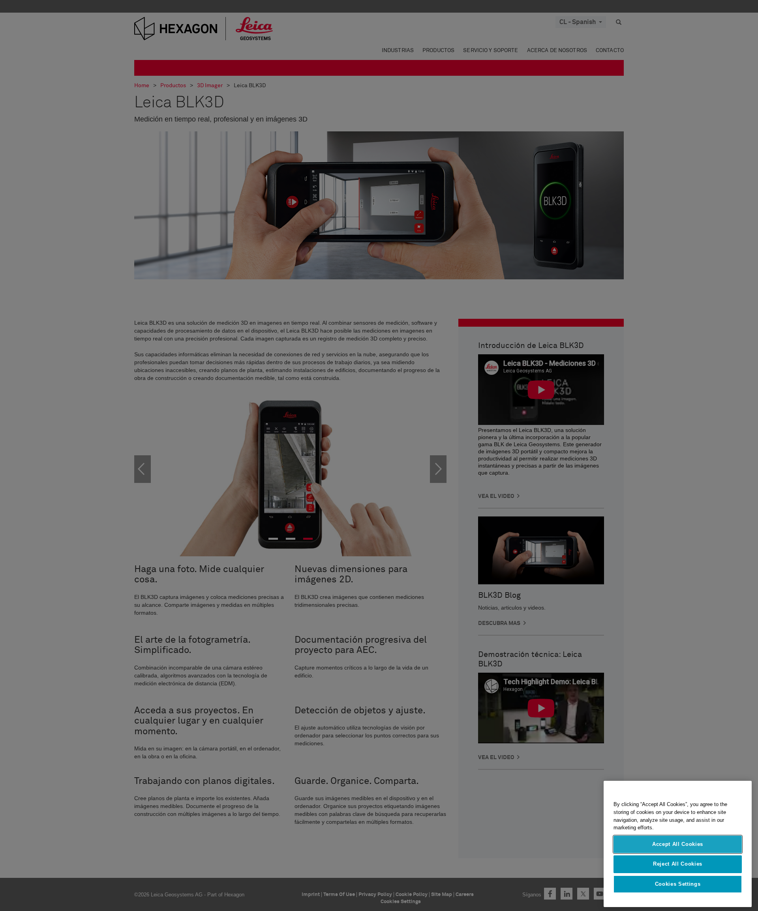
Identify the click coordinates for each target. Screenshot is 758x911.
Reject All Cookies (677, 864)
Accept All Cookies (677, 844)
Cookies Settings (678, 884)
